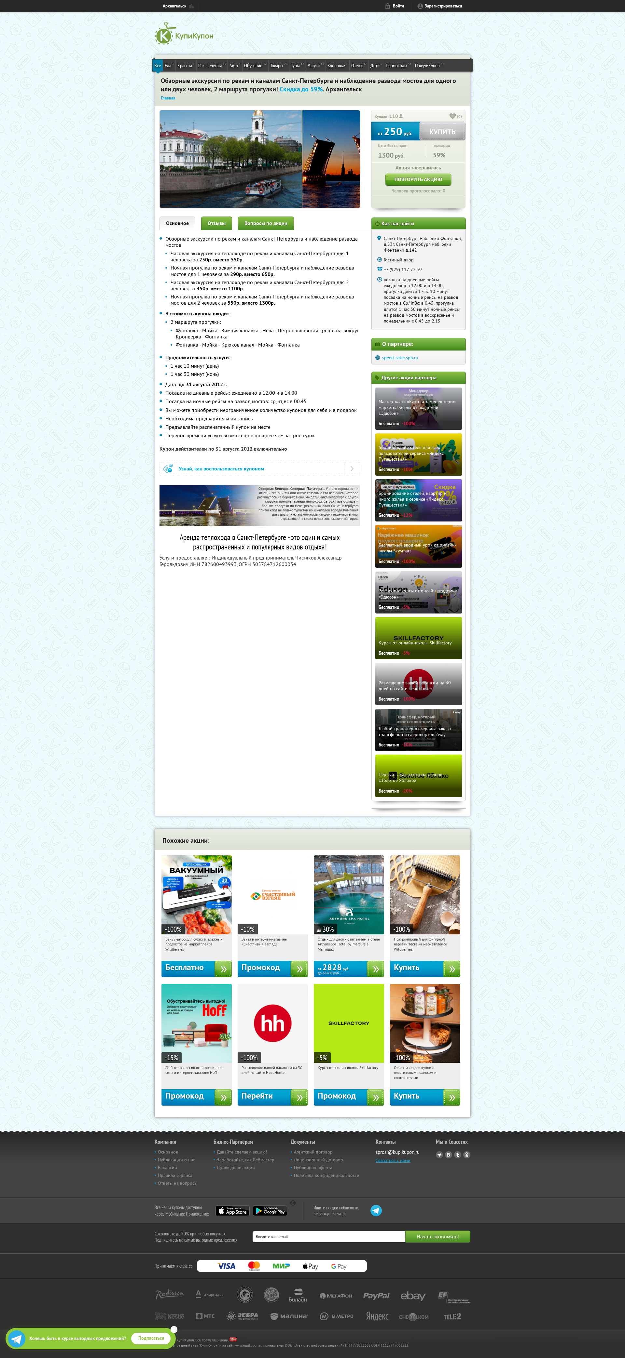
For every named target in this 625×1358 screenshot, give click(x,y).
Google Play (270, 1211)
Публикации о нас (176, 1160)
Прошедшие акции (236, 1167)
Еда (169, 65)
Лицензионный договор (318, 1160)
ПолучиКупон (429, 65)
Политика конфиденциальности (326, 1175)
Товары (278, 65)
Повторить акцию (418, 179)
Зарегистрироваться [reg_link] (443, 6)
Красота (186, 65)
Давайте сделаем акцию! (242, 1152)
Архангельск (174, 6)
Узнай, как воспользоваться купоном (221, 468)
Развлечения (212, 65)
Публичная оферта (313, 1167)
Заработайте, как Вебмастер (245, 1160)
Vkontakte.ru (448, 1154)
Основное (177, 223)
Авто (235, 65)
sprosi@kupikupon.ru (398, 1152)
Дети (376, 65)
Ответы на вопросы (177, 1183)
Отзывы (217, 223)
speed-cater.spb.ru (400, 358)
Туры (297, 65)
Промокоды (398, 65)
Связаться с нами (393, 1160)
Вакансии (167, 1167)
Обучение (255, 65)
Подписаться (151, 1338)
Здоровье (337, 65)
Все (157, 65)
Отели (359, 65)
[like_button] (453, 116)
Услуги (316, 65)
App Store (232, 1211)
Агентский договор (313, 1152)
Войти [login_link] (398, 6)
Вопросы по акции (265, 223)
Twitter (457, 1154)
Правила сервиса (175, 1175)
